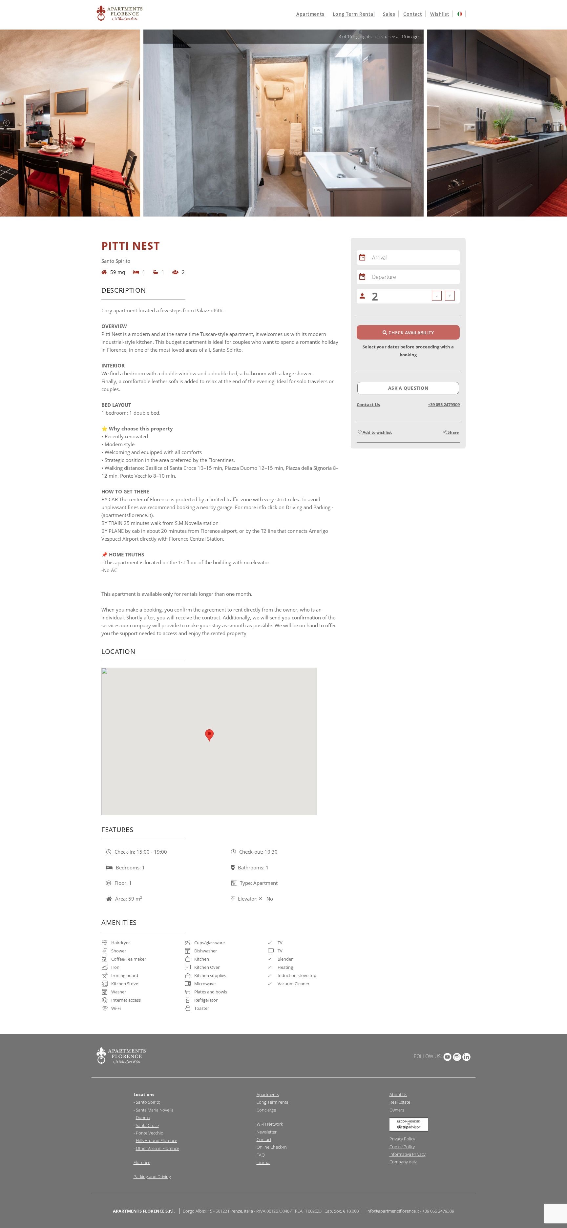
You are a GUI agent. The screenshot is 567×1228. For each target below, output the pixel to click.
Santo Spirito (148, 1102)
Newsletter (267, 1132)
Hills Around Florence (156, 1140)
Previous (6, 123)
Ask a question (408, 388)
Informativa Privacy (407, 1154)
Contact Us (368, 404)
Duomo (143, 1117)
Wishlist (439, 14)
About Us (398, 1094)
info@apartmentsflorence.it (393, 1211)
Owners (396, 1110)
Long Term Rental (354, 14)
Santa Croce (147, 1125)
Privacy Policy (402, 1139)
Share (453, 432)
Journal (263, 1162)
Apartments (310, 14)
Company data (403, 1162)
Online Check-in (272, 1147)
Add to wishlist (377, 432)
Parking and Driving (152, 1176)
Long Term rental (273, 1102)
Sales (389, 14)
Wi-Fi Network (270, 1124)
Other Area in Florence (157, 1148)
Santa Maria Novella (155, 1110)
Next (560, 123)
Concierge (266, 1110)
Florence (142, 1162)
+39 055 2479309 (444, 404)
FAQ (261, 1155)
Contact (412, 14)
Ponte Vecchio (149, 1133)
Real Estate (399, 1102)
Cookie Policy (402, 1147)
